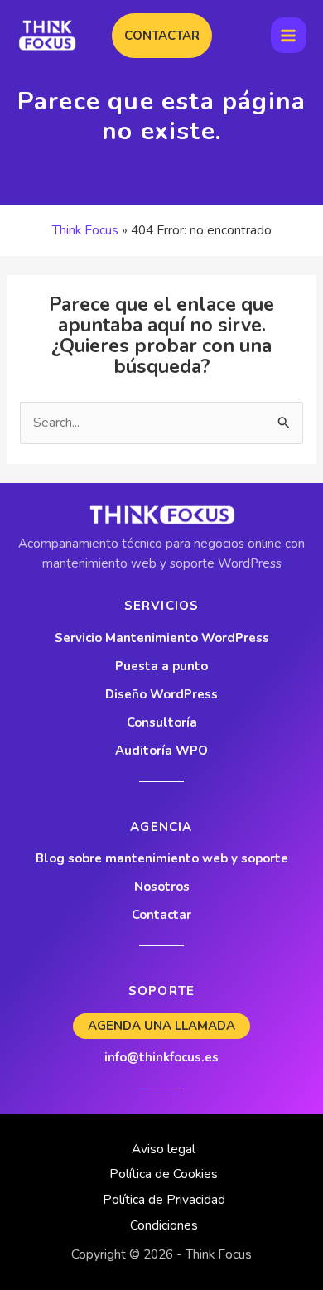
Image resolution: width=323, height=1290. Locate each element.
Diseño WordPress (161, 694)
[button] (162, 35)
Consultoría (162, 722)
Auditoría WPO (161, 750)
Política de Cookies (163, 1173)
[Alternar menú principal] (288, 35)
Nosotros (162, 886)
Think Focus (85, 230)
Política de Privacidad (164, 1199)
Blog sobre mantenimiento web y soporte (162, 858)
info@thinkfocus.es (161, 1057)
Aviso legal (163, 1148)
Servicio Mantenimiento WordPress (162, 638)
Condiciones (164, 1225)
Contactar (161, 914)
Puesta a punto (161, 666)
